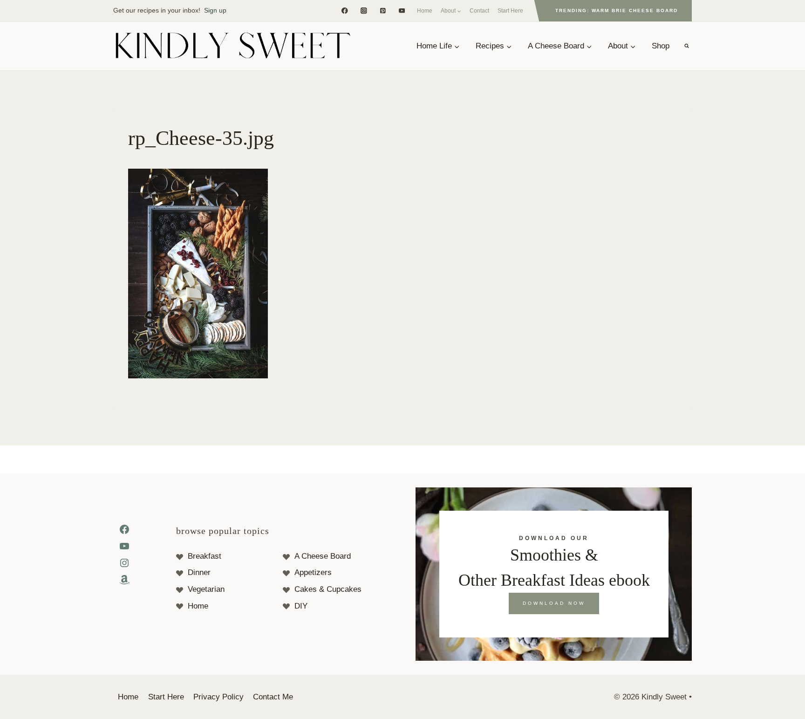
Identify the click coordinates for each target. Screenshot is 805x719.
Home (424, 10)
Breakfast (204, 556)
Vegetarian (206, 589)
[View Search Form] (686, 46)
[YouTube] (402, 10)
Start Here (510, 10)
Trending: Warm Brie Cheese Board (616, 10)
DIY (300, 606)
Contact (479, 10)
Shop (660, 45)
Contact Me (273, 696)
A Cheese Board (322, 556)
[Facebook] (344, 10)
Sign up (215, 10)
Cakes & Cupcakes (328, 589)
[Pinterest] (382, 10)
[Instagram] (363, 10)
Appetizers (313, 572)
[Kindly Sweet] (232, 46)
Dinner (199, 572)
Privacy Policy (218, 696)
